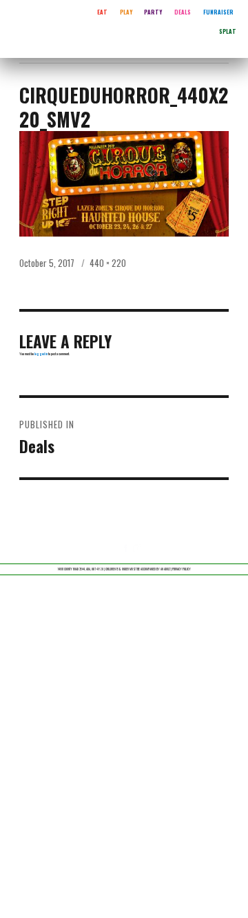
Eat (102, 12)
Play (126, 12)
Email (139, 555)
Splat (227, 31)
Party (153, 12)
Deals (182, 12)
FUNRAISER (218, 12)
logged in (41, 354)
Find (239, 6)
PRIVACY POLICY (181, 569)
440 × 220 (108, 263)
